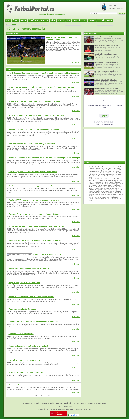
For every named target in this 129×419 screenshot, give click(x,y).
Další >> (49, 396)
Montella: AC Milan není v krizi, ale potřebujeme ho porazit (34, 200)
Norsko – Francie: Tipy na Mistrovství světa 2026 (104, 188)
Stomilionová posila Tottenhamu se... (106, 62)
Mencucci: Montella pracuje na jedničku (26, 385)
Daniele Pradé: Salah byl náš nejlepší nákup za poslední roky (35, 240)
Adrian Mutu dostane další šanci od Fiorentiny (29, 269)
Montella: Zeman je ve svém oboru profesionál (29, 346)
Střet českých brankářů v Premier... (105, 54)
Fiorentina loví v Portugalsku (21, 334)
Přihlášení (112, 8)
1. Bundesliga (76, 409)
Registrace (120, 8)
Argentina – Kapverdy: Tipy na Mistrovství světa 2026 (105, 170)
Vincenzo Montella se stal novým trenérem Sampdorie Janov (34, 214)
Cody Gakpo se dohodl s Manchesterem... (108, 37)
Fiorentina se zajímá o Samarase (22, 309)
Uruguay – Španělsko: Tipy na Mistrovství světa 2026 (105, 186)
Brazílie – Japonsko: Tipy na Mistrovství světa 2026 (104, 182)
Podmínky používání (63, 403)
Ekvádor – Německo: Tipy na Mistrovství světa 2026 (105, 192)
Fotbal (89, 409)
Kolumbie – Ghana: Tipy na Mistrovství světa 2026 (104, 168)
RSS (82, 403)
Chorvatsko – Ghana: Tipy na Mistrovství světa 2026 (105, 185)
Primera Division (61, 409)
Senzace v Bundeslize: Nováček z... (106, 71)
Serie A (69, 409)
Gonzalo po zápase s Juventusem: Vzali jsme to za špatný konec (36, 226)
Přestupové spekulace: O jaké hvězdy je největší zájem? (62, 38)
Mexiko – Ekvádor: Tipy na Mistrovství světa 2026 (104, 179)
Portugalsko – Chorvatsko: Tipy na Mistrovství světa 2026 (106, 174)
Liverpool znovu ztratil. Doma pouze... (107, 88)
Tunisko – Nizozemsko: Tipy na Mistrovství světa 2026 (105, 189)
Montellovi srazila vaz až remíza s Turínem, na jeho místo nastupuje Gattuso (41, 87)
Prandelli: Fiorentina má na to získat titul (26, 372)
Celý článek (75, 63)
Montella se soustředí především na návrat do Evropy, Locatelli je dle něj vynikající (44, 158)
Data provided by (104, 124)
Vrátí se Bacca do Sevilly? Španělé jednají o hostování (32, 144)
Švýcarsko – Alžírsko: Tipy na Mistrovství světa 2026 (105, 173)
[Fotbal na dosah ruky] (32, 13)
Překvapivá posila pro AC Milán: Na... (106, 45)
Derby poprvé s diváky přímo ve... (105, 80)
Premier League (51, 409)
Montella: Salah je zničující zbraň (47, 254)
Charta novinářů (48, 403)
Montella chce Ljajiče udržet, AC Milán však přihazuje (31, 297)
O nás (38, 403)
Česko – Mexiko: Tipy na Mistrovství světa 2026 (103, 197)
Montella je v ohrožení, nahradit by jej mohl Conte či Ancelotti (35, 101)
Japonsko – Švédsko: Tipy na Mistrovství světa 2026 (105, 191)
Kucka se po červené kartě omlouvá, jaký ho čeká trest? (33, 172)
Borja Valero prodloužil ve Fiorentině (24, 283)
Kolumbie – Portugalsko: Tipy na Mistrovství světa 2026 (106, 183)
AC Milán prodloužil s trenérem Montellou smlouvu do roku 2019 (36, 115)
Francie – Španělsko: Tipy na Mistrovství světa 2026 (105, 167)
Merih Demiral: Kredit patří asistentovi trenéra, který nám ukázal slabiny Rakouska (44, 73)
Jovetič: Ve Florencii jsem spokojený (24, 360)
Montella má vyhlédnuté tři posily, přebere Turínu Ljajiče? (33, 186)
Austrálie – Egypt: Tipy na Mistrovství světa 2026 (104, 171)
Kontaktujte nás (27, 403)
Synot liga (84, 409)
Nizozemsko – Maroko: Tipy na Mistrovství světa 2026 (105, 180)
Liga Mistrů (41, 409)
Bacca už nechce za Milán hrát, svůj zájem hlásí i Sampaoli (34, 129)
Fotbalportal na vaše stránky (97, 403)
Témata (14, 24)
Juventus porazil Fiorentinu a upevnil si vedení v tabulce (33, 321)
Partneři (76, 403)
